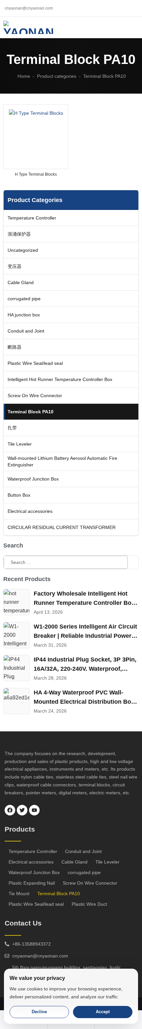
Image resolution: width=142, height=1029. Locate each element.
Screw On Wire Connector (90, 883)
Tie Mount (19, 893)
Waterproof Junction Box (34, 872)
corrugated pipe (84, 872)
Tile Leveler (107, 862)
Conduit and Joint (83, 851)
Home (24, 76)
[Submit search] (133, 562)
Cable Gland (74, 862)
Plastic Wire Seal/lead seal (36, 904)
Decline (39, 1011)
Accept (103, 1011)
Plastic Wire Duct (89, 904)
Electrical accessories (31, 862)
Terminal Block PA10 (58, 893)
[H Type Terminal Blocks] (36, 136)
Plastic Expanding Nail (32, 883)
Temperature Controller (33, 851)
